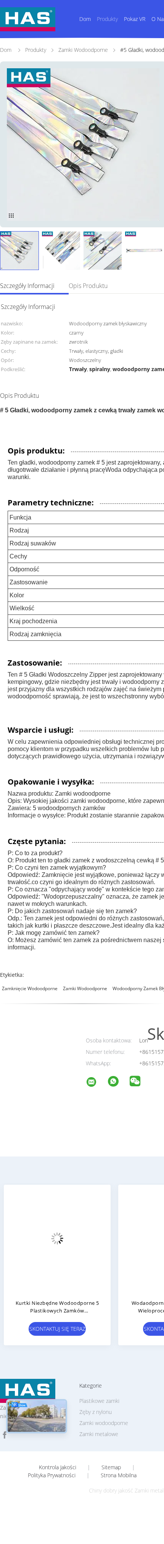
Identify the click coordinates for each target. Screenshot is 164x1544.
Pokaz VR (134, 19)
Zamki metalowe (98, 1434)
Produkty (107, 19)
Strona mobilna (119, 1475)
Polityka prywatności (52, 1475)
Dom (85, 19)
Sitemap (111, 1467)
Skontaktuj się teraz (57, 1328)
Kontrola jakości (57, 1467)
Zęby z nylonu (95, 1411)
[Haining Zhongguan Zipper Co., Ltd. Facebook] (4, 1435)
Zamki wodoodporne (85, 988)
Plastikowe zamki (99, 1400)
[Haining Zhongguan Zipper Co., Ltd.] (96, 1083)
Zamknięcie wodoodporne (30, 988)
